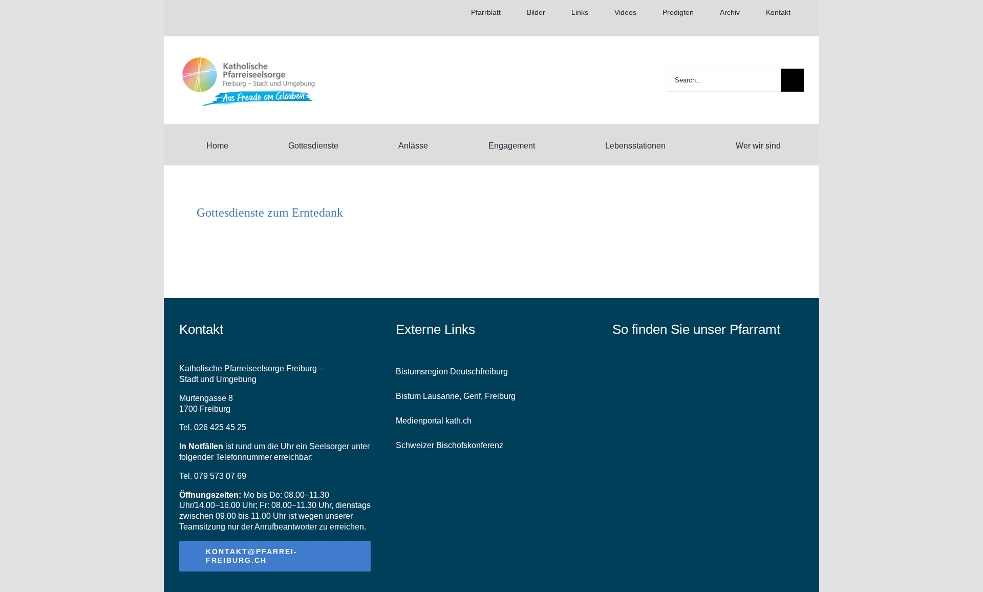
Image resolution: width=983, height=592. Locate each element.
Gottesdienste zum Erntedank (270, 212)
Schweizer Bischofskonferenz (449, 445)
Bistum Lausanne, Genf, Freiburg (456, 396)
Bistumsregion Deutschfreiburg (452, 371)
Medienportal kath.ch (434, 420)
